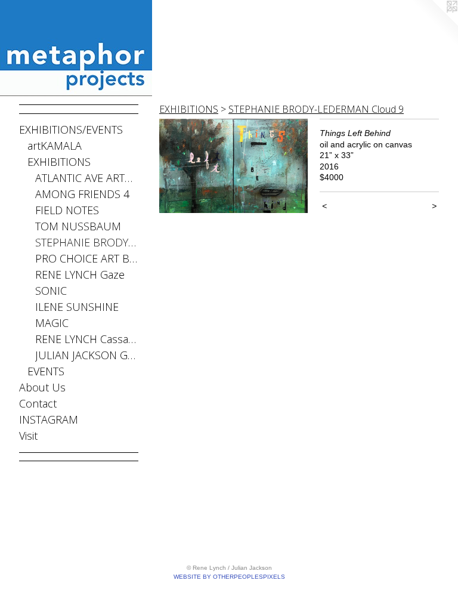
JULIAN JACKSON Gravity (86, 355)
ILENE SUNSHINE (77, 307)
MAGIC (52, 323)
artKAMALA (54, 145)
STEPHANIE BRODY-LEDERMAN (86, 242)
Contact (38, 403)
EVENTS (45, 371)
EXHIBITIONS (59, 162)
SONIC (51, 290)
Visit (28, 435)
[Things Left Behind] (233, 166)
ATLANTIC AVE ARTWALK (86, 178)
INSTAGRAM (48, 419)
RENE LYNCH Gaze (80, 274)
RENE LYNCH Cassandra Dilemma (86, 339)
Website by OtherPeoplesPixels (229, 576)
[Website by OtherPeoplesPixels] (434, 24)
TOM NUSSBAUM (78, 226)
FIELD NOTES (67, 210)
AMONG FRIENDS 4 (82, 194)
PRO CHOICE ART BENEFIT (86, 258)
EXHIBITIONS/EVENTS (71, 129)
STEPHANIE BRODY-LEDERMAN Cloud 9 (316, 109)
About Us (42, 387)
